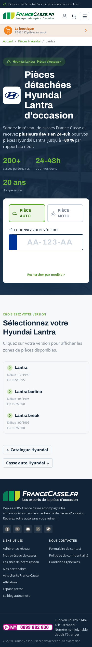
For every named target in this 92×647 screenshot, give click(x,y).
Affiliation (10, 582)
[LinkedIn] (38, 529)
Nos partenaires (14, 569)
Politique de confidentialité (68, 555)
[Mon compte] (64, 16)
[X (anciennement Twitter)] (17, 529)
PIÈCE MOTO (63, 213)
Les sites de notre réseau (21, 562)
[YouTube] (28, 529)
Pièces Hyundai (29, 41)
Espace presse (13, 589)
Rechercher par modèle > (46, 274)
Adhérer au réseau (16, 548)
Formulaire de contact (65, 548)
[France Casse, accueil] (28, 16)
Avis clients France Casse (21, 575)
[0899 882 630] (28, 627)
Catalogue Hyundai (29, 449)
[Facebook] (7, 529)
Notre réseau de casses (20, 555)
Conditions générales (64, 562)
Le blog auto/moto (16, 595)
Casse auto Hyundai (26, 463)
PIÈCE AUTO (25, 213)
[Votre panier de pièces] (74, 16)
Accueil (8, 41)
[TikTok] (48, 529)
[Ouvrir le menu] (84, 16)
